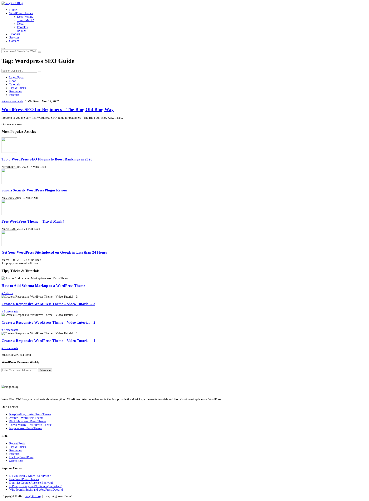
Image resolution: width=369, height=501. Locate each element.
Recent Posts (17, 443)
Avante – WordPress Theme (26, 417)
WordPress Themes (21, 13)
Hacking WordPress (21, 457)
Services (14, 37)
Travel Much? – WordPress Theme (30, 424)
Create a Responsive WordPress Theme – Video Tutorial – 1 (48, 341)
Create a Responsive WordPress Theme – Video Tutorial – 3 (48, 304)
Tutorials (14, 34)
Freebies (14, 94)
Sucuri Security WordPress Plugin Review (34, 190)
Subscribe (45, 370)
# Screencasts (10, 311)
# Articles (7, 293)
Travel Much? (25, 20)
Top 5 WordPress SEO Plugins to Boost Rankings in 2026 (47, 159)
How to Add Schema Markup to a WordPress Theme (43, 286)
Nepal (20, 23)
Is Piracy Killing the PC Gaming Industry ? (35, 486)
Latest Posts (16, 77)
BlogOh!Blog (33, 496)
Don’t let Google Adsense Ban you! (31, 482)
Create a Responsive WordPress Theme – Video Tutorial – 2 (48, 322)
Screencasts (16, 460)
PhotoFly (22, 27)
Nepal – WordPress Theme (25, 428)
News (12, 81)
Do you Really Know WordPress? (30, 475)
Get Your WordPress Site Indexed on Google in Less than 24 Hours (54, 252)
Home (13, 9)
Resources (15, 91)
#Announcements (12, 101)
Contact (14, 41)
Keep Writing (25, 16)
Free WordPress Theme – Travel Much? (33, 221)
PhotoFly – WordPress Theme (27, 421)
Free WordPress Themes (24, 479)
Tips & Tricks (17, 87)
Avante (21, 30)
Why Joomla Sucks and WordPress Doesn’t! (36, 489)
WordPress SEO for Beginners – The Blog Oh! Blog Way (58, 109)
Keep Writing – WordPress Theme (30, 414)
